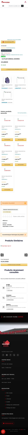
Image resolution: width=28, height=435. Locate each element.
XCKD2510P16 (18, 129)
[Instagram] (17, 355)
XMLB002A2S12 (5, 154)
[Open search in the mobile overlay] (16, 6)
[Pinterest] (10, 355)
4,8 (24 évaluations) (10, 48)
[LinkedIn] (14, 355)
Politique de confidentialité (12, 404)
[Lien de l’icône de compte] (25, 2)
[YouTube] (6, 355)
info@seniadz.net (8, 423)
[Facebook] (3, 355)
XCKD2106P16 (4, 129)
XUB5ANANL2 (4, 179)
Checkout (8, 398)
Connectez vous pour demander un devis (14, 69)
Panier (8, 395)
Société (8, 401)
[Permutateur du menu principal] (3, 6)
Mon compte (9, 393)
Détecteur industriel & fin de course (14, 54)
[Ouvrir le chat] (3, 432)
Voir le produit (7, 139)
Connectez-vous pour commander (14, 264)
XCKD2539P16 (18, 154)
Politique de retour (10, 407)
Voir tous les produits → (22, 112)
